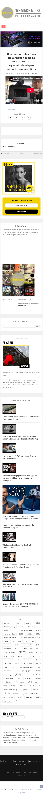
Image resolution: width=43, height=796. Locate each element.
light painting (27, 663)
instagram (7, 660)
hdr (33, 656)
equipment (12, 652)
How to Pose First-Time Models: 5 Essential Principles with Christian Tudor (20, 565)
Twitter (7, 761)
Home (22, 154)
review (22, 682)
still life (31, 686)
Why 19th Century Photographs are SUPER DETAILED (20, 585)
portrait (26, 675)
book (19, 641)
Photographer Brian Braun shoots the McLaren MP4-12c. (18, 526)
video (11, 697)
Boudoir (6, 623)
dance (25, 648)
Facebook (35, 761)
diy (37, 648)
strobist (35, 690)
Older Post (38, 154)
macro (6, 667)
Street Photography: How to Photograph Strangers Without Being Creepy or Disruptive (19, 478)
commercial (27, 645)
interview (27, 660)
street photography (10, 690)
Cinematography (9, 627)
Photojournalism (9, 634)
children (7, 645)
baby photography (30, 638)
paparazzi (7, 671)
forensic (19, 656)
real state (7, 682)
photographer (26, 671)
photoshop (7, 675)
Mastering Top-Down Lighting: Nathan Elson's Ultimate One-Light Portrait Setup (20, 437)
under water (34, 694)
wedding (29, 697)
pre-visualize (8, 678)
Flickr (6, 630)
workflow (7, 701)
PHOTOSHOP (32, 772)
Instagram (21, 761)
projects (27, 678)
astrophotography (10, 638)
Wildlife (29, 634)
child (32, 641)
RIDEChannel (11, 109)
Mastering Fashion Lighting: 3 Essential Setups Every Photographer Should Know (20, 517)
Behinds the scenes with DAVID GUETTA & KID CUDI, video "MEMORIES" (20, 605)
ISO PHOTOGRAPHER (25, 630)
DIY (25, 772)
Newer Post (5, 154)
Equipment (17, 772)
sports (13, 686)
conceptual (8, 648)
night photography (26, 667)
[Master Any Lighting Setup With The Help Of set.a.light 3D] (21, 39)
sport (36, 682)
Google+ (22, 764)
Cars (27, 623)
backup (6, 641)
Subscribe (21, 211)
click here (22, 306)
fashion (31, 652)
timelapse (16, 694)
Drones (30, 627)
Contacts (21, 775)
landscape (7, 663)
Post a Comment (9, 146)
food (5, 656)
